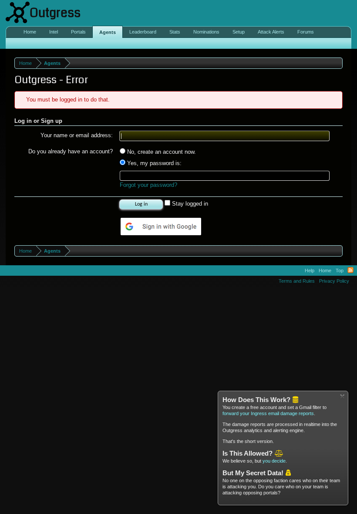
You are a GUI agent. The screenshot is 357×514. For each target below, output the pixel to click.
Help (309, 270)
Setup (238, 31)
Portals (78, 31)
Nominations (206, 31)
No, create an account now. (160, 152)
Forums (305, 31)
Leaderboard (142, 31)
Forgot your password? (148, 185)
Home (30, 31)
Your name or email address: (76, 135)
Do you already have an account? (70, 151)
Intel (53, 31)
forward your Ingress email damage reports (268, 413)
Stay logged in (189, 203)
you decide (274, 460)
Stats (174, 31)
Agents (107, 32)
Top (340, 270)
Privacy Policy (334, 281)
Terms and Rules (297, 281)
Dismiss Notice (342, 396)
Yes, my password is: (153, 163)
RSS (350, 270)
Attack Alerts (271, 31)
